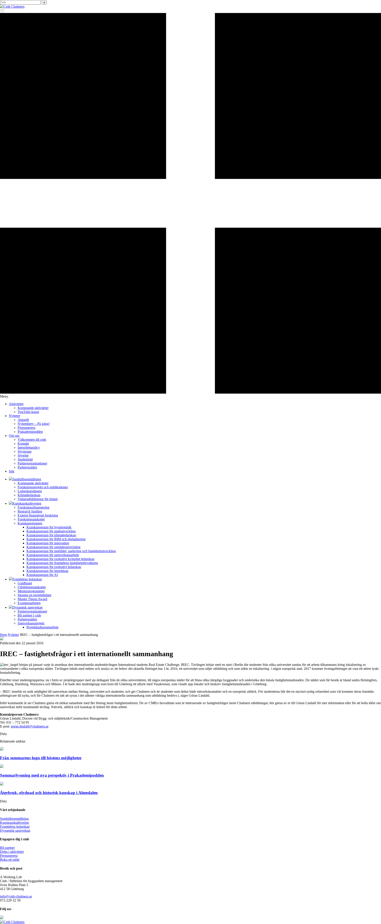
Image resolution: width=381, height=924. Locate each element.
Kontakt (23, 443)
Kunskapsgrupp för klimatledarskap (51, 535)
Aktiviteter (16, 404)
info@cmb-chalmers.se (16, 896)
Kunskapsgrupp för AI (42, 575)
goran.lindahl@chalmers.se (30, 726)
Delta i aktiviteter (12, 852)
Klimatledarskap (29, 495)
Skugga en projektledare (34, 595)
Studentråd (25, 459)
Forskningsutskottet (31, 519)
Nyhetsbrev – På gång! (34, 424)
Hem (3, 635)
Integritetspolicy (29, 447)
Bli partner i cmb (29, 615)
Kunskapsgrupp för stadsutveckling (51, 531)
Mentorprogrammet (31, 591)
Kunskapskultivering (14, 822)
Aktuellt (23, 420)
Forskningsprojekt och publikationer (43, 487)
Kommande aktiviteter (33, 408)
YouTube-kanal (28, 412)
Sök (11, 471)
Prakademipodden (30, 431)
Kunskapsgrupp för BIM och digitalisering (56, 539)
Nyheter (14, 416)
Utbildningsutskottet (32, 587)
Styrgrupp (25, 451)
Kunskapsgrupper (30, 523)
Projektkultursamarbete (42, 627)
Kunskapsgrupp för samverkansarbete (52, 555)
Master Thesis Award (32, 599)
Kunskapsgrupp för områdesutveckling (53, 547)
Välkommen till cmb (32, 439)
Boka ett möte (9, 859)
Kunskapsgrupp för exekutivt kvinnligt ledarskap (60, 559)
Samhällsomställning (14, 818)
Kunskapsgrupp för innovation (47, 543)
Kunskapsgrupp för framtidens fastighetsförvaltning (62, 563)
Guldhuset (25, 583)
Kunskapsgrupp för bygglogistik (48, 527)
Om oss (14, 435)
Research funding (30, 511)
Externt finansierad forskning (38, 515)
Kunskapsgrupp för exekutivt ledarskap (53, 567)
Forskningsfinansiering (33, 507)
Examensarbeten (29, 603)
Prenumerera (26, 428)
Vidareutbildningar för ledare (38, 499)
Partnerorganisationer (32, 463)
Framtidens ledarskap (15, 826)
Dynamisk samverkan (15, 830)
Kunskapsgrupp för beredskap (47, 571)
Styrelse (23, 455)
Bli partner (7, 848)
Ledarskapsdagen (30, 491)
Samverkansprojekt (31, 623)
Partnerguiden (27, 467)
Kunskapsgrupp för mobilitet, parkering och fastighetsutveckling (71, 551)
